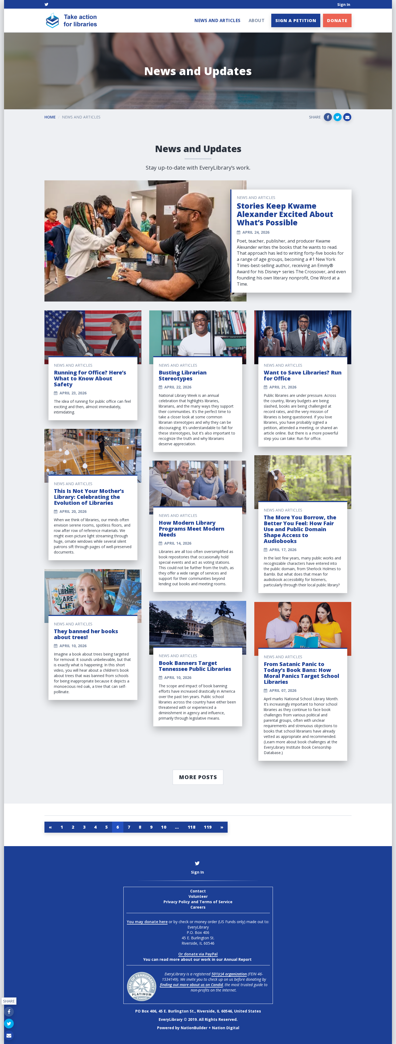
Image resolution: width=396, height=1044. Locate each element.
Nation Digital (225, 1027)
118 (192, 827)
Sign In (343, 4)
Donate (337, 20)
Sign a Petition (295, 20)
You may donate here (147, 921)
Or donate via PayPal (198, 954)
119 (208, 827)
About (257, 20)
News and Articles (217, 20)
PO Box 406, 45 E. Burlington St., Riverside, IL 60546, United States (198, 1011)
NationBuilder (194, 1027)
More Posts (198, 777)
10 (163, 827)
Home (50, 117)
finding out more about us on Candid (191, 984)
